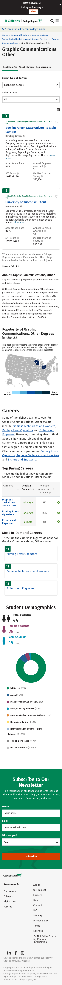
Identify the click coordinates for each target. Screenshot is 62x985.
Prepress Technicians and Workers (33, 426)
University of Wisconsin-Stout (25, 202)
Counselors (9, 891)
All (5, 99)
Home (5, 35)
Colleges (8, 896)
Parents (7, 906)
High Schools (10, 901)
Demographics (43, 67)
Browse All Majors (20, 35)
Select (7, 842)
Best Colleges (10, 67)
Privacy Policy (40, 920)
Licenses (38, 930)
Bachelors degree (14, 85)
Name (5, 806)
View (33, 11)
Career (7, 485)
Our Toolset (39, 890)
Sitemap (37, 915)
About (22, 67)
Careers (30, 67)
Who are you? (9, 835)
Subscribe (31, 856)
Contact (37, 905)
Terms (36, 925)
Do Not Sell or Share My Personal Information (44, 939)
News (36, 900)
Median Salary (26, 487)
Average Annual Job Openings (44, 489)
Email (5, 820)
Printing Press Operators (17, 430)
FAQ (35, 910)
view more (19, 222)
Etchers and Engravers (22, 459)
